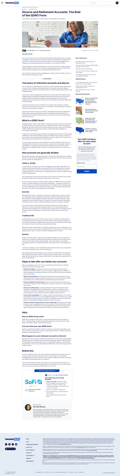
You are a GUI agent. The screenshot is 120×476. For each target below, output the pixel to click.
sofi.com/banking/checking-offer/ (64, 444)
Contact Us (29, 452)
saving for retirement (36, 272)
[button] (2, 3)
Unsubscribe (81, 472)
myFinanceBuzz (30, 461)
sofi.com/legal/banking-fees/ (91, 450)
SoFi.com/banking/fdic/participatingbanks (86, 457)
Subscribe (28, 458)
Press (27, 441)
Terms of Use (71, 472)
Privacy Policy (46, 472)
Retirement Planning (33, 9)
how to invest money (35, 298)
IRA (69, 239)
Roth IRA (40, 195)
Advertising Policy (38, 472)
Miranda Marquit (39, 407)
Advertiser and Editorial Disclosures (30, 7)
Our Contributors (30, 450)
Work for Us (29, 447)
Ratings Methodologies (32, 444)
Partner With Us (30, 455)
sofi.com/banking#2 (80, 447)
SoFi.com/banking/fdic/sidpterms (55, 457)
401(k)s (39, 134)
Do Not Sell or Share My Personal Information (59, 472)
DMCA (76, 472)
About (27, 439)
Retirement (24, 9)
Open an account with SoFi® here (34, 390)
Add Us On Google (28, 54)
